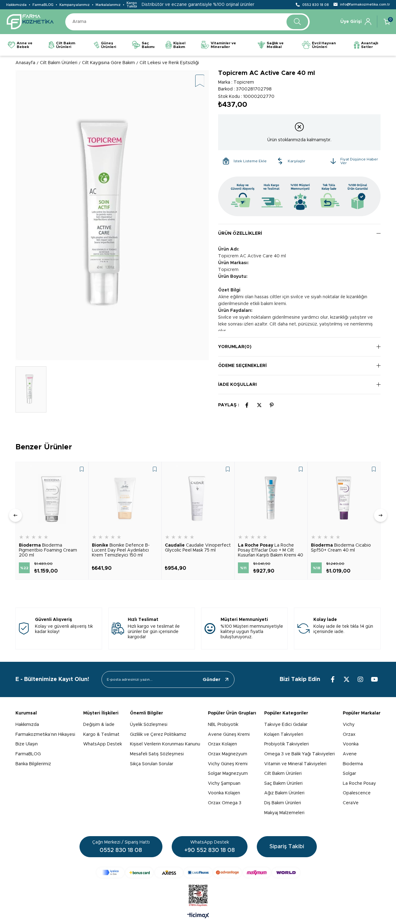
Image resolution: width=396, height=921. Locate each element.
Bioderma (353, 764)
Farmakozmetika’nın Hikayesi (45, 734)
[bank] (198, 872)
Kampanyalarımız (74, 5)
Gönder (212, 679)
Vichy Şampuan (224, 783)
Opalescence (357, 793)
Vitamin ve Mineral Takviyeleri (295, 764)
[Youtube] (374, 679)
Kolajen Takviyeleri (283, 734)
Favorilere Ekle (82, 469)
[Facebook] (332, 679)
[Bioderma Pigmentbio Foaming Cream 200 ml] (52, 498)
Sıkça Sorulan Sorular (151, 764)
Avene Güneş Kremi (229, 734)
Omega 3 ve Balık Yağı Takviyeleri (299, 754)
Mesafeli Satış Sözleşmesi (157, 754)
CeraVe (351, 803)
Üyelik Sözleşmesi (148, 724)
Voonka (351, 744)
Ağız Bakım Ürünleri (284, 793)
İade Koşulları (237, 384)
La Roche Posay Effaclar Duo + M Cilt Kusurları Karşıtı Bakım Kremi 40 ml (270, 550)
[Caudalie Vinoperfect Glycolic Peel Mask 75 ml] (198, 498)
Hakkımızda (16, 5)
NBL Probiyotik (223, 724)
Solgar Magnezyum (228, 773)
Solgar (349, 773)
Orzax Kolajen (222, 744)
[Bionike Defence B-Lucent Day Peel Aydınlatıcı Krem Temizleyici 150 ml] (125, 498)
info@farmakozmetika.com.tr (365, 4)
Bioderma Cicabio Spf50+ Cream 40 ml (341, 547)
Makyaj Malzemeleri (284, 813)
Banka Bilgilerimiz (33, 764)
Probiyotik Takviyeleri (286, 744)
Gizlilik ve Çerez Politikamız (158, 734)
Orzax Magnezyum (227, 754)
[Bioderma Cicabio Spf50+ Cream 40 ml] (344, 498)
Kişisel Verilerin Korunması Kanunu (165, 744)
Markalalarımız (108, 5)
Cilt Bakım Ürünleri (283, 773)
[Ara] (297, 22)
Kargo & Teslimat (101, 734)
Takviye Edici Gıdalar (286, 724)
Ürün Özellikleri (240, 233)
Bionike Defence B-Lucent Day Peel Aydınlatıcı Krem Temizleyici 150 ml (121, 550)
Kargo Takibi (132, 4)
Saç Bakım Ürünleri (283, 783)
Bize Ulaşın (26, 744)
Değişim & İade (98, 724)
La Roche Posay (359, 783)
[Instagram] (360, 679)
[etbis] (198, 895)
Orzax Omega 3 (224, 803)
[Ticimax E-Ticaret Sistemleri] (198, 916)
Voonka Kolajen (224, 793)
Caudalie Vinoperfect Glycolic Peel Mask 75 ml (198, 547)
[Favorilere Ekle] (199, 81)
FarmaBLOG (43, 5)
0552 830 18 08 (315, 5)
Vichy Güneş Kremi (228, 764)
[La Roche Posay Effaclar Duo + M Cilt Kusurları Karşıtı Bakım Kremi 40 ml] (271, 498)
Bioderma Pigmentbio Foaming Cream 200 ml (48, 550)
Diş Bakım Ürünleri (282, 803)
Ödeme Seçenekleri (242, 366)
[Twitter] (346, 679)
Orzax (349, 734)
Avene (350, 754)
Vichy (349, 724)
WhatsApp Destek (102, 744)
